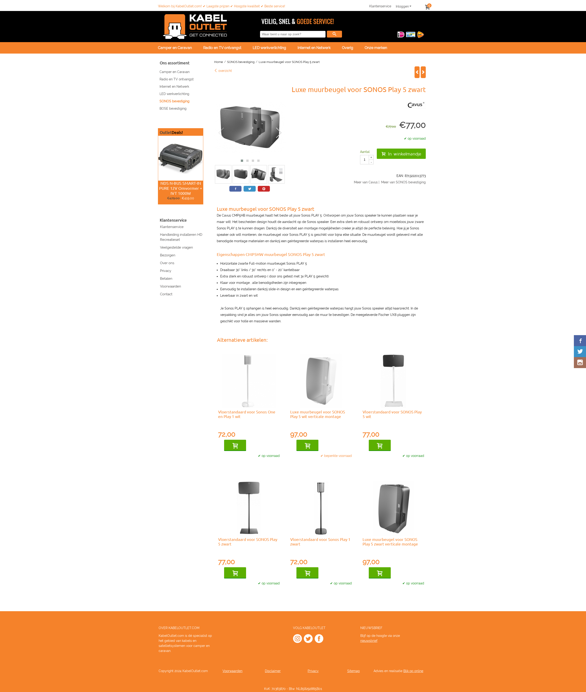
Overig (347, 48)
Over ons (167, 263)
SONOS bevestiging (175, 101)
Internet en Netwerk (314, 48)
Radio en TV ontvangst (177, 79)
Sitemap (353, 671)
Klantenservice (380, 6)
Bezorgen (167, 255)
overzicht (224, 71)
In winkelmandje (404, 153)
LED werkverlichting (269, 48)
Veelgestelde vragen (176, 247)
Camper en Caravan (175, 48)
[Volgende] (423, 72)
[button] (242, 160)
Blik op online (413, 671)
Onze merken (376, 48)
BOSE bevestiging (173, 108)
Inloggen (402, 6)
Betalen (166, 279)
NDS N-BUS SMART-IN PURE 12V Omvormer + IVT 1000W (180, 188)
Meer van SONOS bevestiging (403, 182)
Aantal (365, 152)
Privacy (165, 271)
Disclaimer (273, 671)
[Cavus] (416, 108)
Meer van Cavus (366, 182)
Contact (166, 294)
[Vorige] (417, 72)
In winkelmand (235, 445)
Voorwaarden (170, 286)
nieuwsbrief (368, 641)
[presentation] (221, 133)
